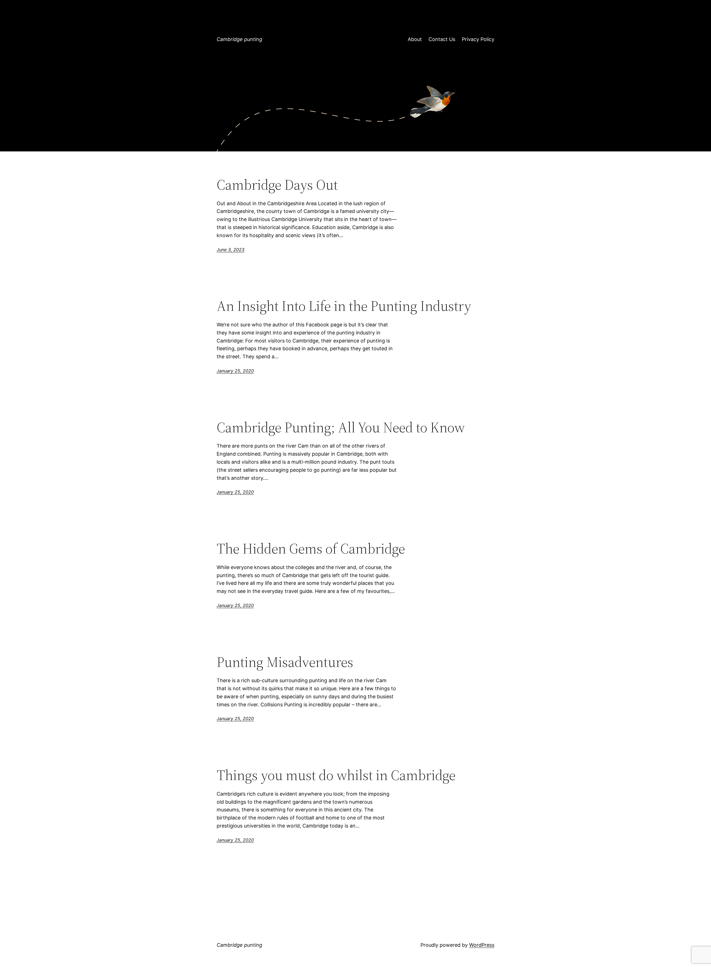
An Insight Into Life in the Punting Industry (344, 306)
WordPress (481, 945)
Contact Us (442, 39)
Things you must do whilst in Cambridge (336, 775)
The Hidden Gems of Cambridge (311, 548)
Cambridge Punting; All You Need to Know (341, 427)
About (415, 39)
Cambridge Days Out (277, 184)
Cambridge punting (239, 39)
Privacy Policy (478, 39)
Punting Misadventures (285, 662)
